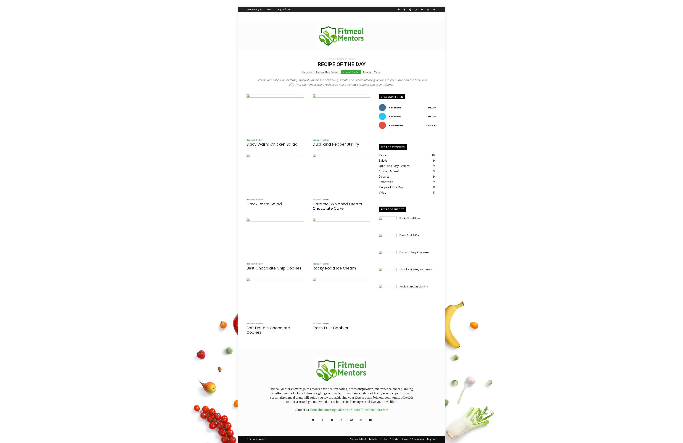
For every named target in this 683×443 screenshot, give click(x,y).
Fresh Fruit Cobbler (330, 327)
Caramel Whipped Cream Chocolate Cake (337, 206)
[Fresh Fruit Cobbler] (341, 298)
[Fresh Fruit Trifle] (388, 240)
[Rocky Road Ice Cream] (341, 239)
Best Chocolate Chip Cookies (274, 268)
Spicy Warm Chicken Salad (272, 144)
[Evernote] (398, 9)
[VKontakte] (422, 9)
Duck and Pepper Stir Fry (336, 144)
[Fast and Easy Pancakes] (388, 257)
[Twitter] (416, 9)
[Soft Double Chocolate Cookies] (275, 298)
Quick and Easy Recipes (327, 72)
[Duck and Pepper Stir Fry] (341, 115)
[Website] (428, 9)
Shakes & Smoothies (412, 439)
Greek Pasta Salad (264, 204)
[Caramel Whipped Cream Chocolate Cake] (341, 175)
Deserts (373, 439)
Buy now (431, 439)
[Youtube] (433, 9)
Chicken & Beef (358, 439)
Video (377, 72)
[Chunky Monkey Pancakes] (388, 274)
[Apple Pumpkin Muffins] (388, 291)
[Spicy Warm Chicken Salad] (275, 115)
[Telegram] (410, 9)
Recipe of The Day (350, 72)
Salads (394, 439)
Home (331, 58)
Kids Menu (307, 72)
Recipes (367, 72)
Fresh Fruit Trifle (409, 235)
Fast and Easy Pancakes (414, 252)
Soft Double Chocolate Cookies (268, 330)
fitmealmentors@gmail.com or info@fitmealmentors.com (349, 410)
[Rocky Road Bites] (388, 223)
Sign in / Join (284, 9)
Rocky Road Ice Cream (334, 268)
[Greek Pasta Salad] (275, 175)
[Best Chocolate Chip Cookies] (275, 239)
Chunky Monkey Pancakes (415, 269)
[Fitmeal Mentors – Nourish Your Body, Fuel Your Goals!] (341, 36)
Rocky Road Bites (409, 218)
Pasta (383, 439)
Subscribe (430, 125)
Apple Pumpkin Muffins (413, 286)
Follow (432, 107)
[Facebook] (404, 9)
